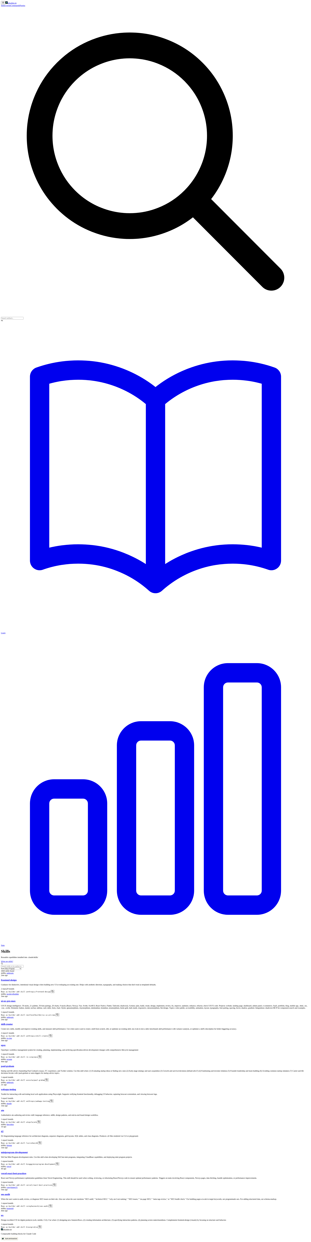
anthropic (10, 973)
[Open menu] (3, 3)
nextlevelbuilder (13, 994)
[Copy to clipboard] (52, 991)
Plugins (22, 6)
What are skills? (7, 961)
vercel (9, 1166)
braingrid (10, 1208)
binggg (9, 1145)
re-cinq (9, 1038)
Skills (3, 6)
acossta (9, 1059)
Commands (15, 6)
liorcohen (10, 1124)
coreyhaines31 (12, 1187)
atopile (9, 1103)
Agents (8, 6)
